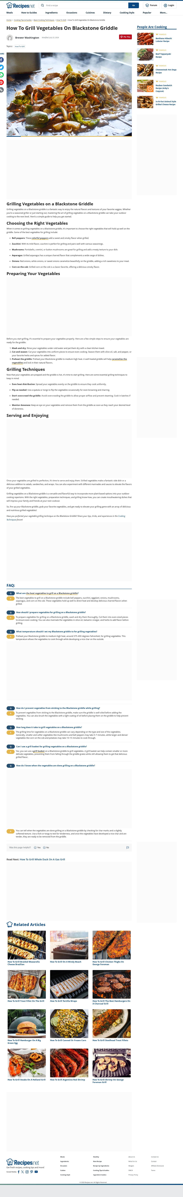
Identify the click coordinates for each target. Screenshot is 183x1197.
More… (163, 12)
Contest (153, 1161)
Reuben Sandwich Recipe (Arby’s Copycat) (164, 88)
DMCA (130, 1170)
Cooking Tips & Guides (23, 20)
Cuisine (63, 1170)
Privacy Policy (133, 1175)
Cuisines (90, 12)
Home (8, 20)
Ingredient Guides (99, 1175)
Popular (147, 12)
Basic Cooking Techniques (44, 20)
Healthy (96, 1157)
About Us (131, 1157)
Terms (153, 1170)
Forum (153, 5)
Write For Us (132, 1161)
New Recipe (97, 1161)
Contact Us (155, 1157)
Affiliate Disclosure (157, 1166)
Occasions (71, 12)
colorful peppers (40, 238)
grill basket (39, 751)
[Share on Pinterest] (125, 37)
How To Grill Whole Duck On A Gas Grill (42, 859)
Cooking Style (65, 1175)
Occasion (63, 1166)
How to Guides (29, 12)
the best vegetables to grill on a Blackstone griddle (52, 593)
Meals (62, 1157)
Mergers (131, 1166)
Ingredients (51, 12)
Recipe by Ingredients (101, 1166)
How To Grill (61, 20)
